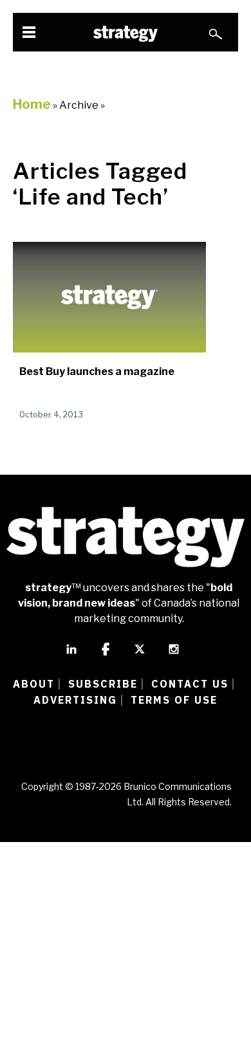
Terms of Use (174, 699)
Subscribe (103, 683)
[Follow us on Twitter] (139, 654)
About (34, 683)
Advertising (75, 699)
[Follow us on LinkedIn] (71, 654)
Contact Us (189, 683)
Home (32, 104)
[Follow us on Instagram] (173, 654)
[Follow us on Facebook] (105, 654)
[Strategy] (125, 34)
